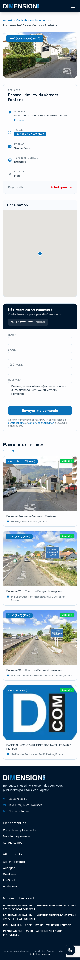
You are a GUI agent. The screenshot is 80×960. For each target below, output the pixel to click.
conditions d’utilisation (41, 422)
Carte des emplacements (32, 20)
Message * (15, 379)
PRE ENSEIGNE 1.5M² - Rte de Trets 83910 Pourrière (37, 925)
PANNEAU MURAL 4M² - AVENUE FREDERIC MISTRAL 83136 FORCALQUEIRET (40, 917)
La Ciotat (9, 880)
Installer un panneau (16, 836)
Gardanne (9, 874)
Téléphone (15, 364)
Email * (12, 349)
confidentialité (16, 422)
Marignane (10, 886)
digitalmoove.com (40, 954)
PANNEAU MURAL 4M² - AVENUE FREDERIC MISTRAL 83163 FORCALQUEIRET (40, 907)
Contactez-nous (13, 842)
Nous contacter (19, 811)
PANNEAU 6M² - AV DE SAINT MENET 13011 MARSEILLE (33, 933)
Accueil (7, 20)
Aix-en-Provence (14, 862)
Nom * (12, 334)
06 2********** (30, 322)
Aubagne (9, 868)
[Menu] (73, 6)
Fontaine (19, 120)
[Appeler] (69, 950)
